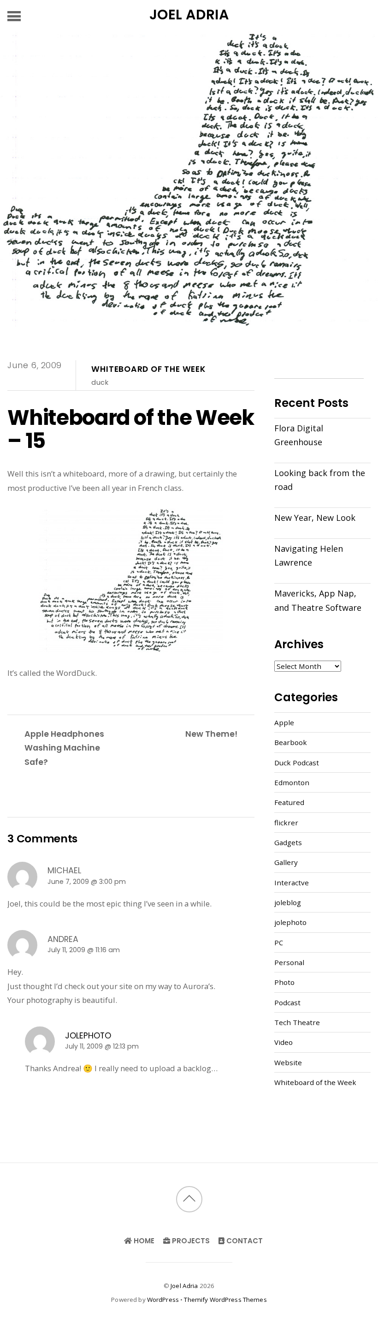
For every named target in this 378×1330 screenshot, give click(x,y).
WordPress (163, 1299)
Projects (190, 1241)
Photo (284, 982)
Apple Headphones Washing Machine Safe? (64, 747)
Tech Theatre (297, 1022)
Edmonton (291, 782)
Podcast (287, 1002)
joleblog (287, 902)
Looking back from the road (319, 479)
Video (283, 1042)
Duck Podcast (296, 762)
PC (278, 942)
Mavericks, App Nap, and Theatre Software (317, 600)
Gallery (286, 862)
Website (288, 1062)
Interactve (291, 882)
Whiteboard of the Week (148, 369)
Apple (284, 722)
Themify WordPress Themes (225, 1299)
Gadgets (288, 842)
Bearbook (290, 742)
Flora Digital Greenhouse (298, 435)
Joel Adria (184, 1286)
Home (143, 1241)
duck (99, 382)
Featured (289, 802)
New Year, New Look (314, 517)
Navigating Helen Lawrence (308, 555)
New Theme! (211, 734)
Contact (243, 1241)
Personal (289, 962)
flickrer (286, 822)
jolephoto (88, 1035)
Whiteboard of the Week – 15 (130, 429)
